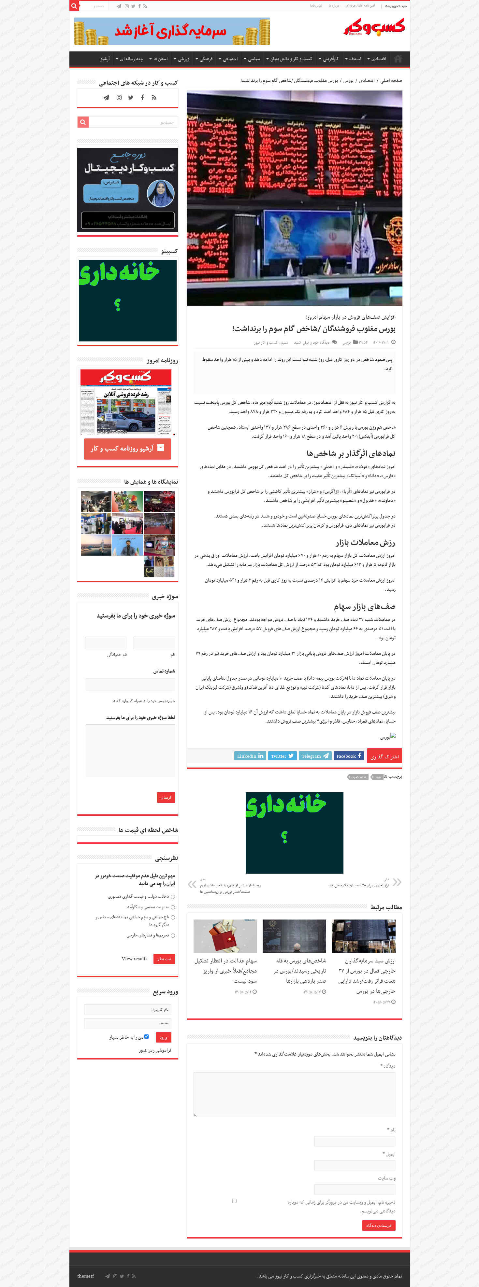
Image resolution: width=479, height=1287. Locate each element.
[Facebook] (139, 6)
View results (134, 959)
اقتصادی (378, 59)
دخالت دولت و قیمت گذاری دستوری (138, 896)
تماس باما (316, 5)
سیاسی (254, 59)
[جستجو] (74, 6)
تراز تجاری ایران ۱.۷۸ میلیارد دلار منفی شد (359, 883)
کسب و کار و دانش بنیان (291, 59)
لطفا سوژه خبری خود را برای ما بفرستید (140, 718)
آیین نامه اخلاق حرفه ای (360, 5)
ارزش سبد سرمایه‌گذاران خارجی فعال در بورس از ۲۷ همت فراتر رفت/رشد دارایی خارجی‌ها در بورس (367, 976)
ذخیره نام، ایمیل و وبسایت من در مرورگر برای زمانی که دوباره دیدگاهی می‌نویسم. (342, 1206)
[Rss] (145, 6)
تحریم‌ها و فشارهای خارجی (147, 935)
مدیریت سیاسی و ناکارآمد (148, 907)
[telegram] (119, 6)
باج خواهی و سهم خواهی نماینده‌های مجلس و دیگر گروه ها (132, 921)
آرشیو (104, 59)
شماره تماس (164, 671)
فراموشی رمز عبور (155, 1050)
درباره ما (334, 5)
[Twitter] (133, 6)
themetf (85, 1276)
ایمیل (389, 1154)
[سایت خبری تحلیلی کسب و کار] (374, 26)
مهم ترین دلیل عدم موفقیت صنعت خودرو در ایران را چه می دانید (135, 880)
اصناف (355, 59)
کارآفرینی (331, 59)
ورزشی (183, 59)
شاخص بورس (359, 777)
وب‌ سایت (387, 1178)
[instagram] (126, 6)
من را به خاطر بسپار (126, 1037)
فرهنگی (206, 59)
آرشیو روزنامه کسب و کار (122, 448)
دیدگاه (388, 1066)
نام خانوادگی (117, 655)
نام (391, 1130)
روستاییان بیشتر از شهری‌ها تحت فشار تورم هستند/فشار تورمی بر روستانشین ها (230, 886)
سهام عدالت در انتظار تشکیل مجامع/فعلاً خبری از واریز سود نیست (226, 971)
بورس (348, 80)
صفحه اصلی (398, 58)
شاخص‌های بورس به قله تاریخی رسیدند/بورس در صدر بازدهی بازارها (299, 971)
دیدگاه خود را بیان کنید (311, 342)
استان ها (160, 59)
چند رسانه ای (131, 59)
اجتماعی (230, 59)
